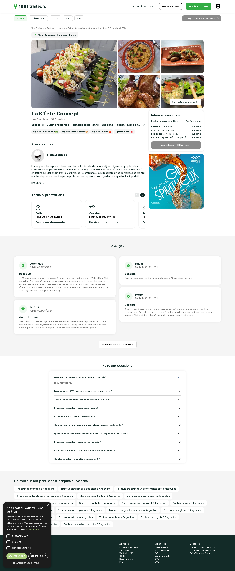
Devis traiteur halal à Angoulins (97, 503)
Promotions (139, 6)
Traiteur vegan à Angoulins (188, 503)
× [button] (47, 505)
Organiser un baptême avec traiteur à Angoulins (44, 496)
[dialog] (27, 535)
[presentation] (137, 195)
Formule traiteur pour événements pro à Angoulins (146, 488)
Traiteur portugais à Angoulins (158, 517)
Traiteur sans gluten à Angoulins (182, 510)
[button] (27, 563)
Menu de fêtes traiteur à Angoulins (100, 496)
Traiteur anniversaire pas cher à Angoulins (85, 488)
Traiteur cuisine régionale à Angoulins (80, 510)
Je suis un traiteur (199, 6)
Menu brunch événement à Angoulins (148, 496)
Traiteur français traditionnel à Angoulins (133, 510)
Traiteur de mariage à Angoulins (35, 488)
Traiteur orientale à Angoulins (116, 517)
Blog (152, 6)
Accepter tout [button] (16, 556)
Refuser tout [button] (38, 556)
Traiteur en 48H (170, 6)
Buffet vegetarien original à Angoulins (144, 503)
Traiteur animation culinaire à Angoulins (87, 524)
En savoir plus (32, 529)
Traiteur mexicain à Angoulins (75, 517)
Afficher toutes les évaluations (117, 344)
